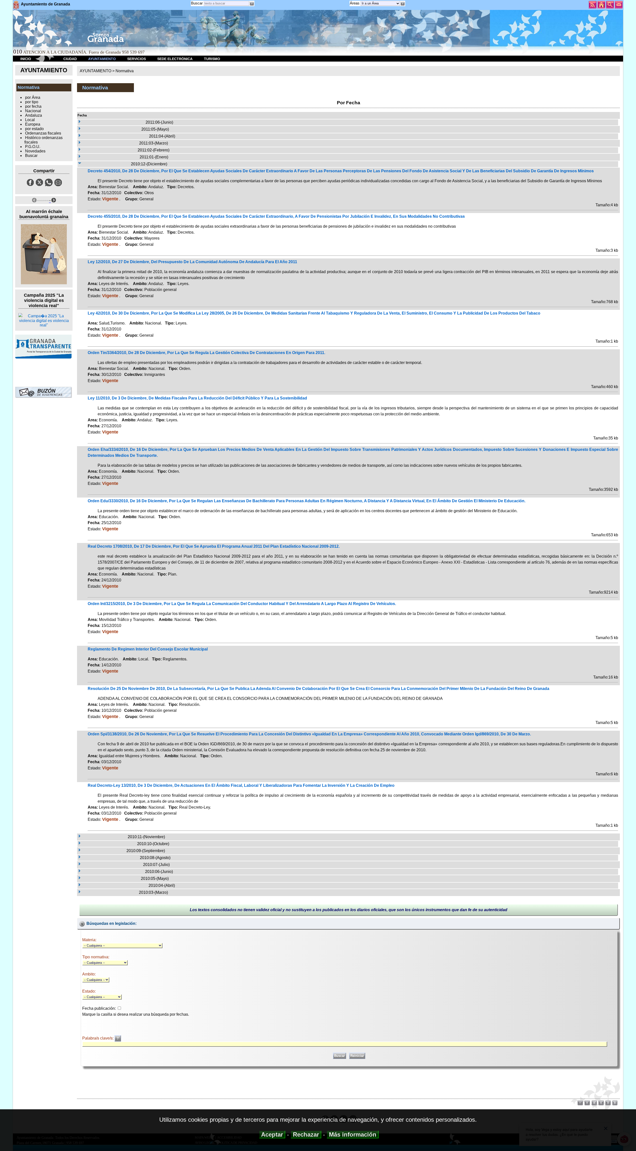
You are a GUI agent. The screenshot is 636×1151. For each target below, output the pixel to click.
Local (30, 120)
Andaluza (33, 115)
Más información (352, 1134)
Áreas (355, 3)
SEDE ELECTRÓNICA (175, 59)
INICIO (25, 59)
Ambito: (89, 974)
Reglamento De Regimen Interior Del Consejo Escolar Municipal (148, 649)
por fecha (33, 106)
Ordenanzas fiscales (43, 133)
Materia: (89, 940)
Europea (32, 124)
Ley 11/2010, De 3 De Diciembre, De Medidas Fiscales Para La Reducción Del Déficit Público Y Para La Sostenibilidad (197, 398)
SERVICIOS (136, 59)
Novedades (35, 151)
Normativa (125, 71)
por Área (32, 97)
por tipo (31, 102)
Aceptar (272, 1134)
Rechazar (306, 1134)
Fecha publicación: (99, 1008)
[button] (402, 3)
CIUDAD (70, 59)
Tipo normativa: (95, 957)
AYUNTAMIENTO (102, 59)
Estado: (89, 991)
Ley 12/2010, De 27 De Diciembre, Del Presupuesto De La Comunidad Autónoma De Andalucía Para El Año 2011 (192, 262)
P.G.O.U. (32, 146)
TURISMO (212, 59)
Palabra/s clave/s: (98, 1038)
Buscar (197, 3)
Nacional (33, 111)
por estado (34, 129)
